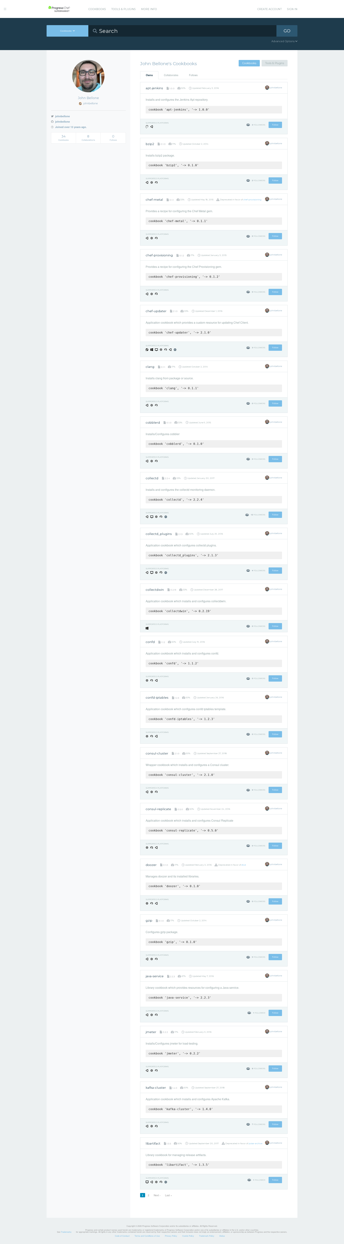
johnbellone (62, 116)
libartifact (153, 1143)
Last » (168, 1195)
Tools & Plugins (123, 9)
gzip (149, 920)
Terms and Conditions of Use (147, 1235)
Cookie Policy (188, 1235)
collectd (152, 478)
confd (150, 642)
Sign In (292, 9)
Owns (149, 75)
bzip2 (150, 144)
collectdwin (155, 589)
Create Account (269, 9)
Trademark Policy (206, 1235)
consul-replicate (158, 809)
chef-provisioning (252, 199)
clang (150, 367)
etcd (244, 864)
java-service (155, 976)
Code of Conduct (122, 1235)
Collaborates (171, 75)
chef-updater (156, 311)
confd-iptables (157, 697)
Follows (193, 75)
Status (222, 1235)
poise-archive (255, 1143)
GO (287, 30)
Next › (157, 1195)
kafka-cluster (156, 1087)
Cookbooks (97, 9)
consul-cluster (157, 753)
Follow (275, 125)
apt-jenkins (154, 88)
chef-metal (154, 199)
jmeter (151, 1032)
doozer (151, 865)
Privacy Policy (171, 1235)
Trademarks (66, 1231)
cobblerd (153, 422)
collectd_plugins (159, 534)
